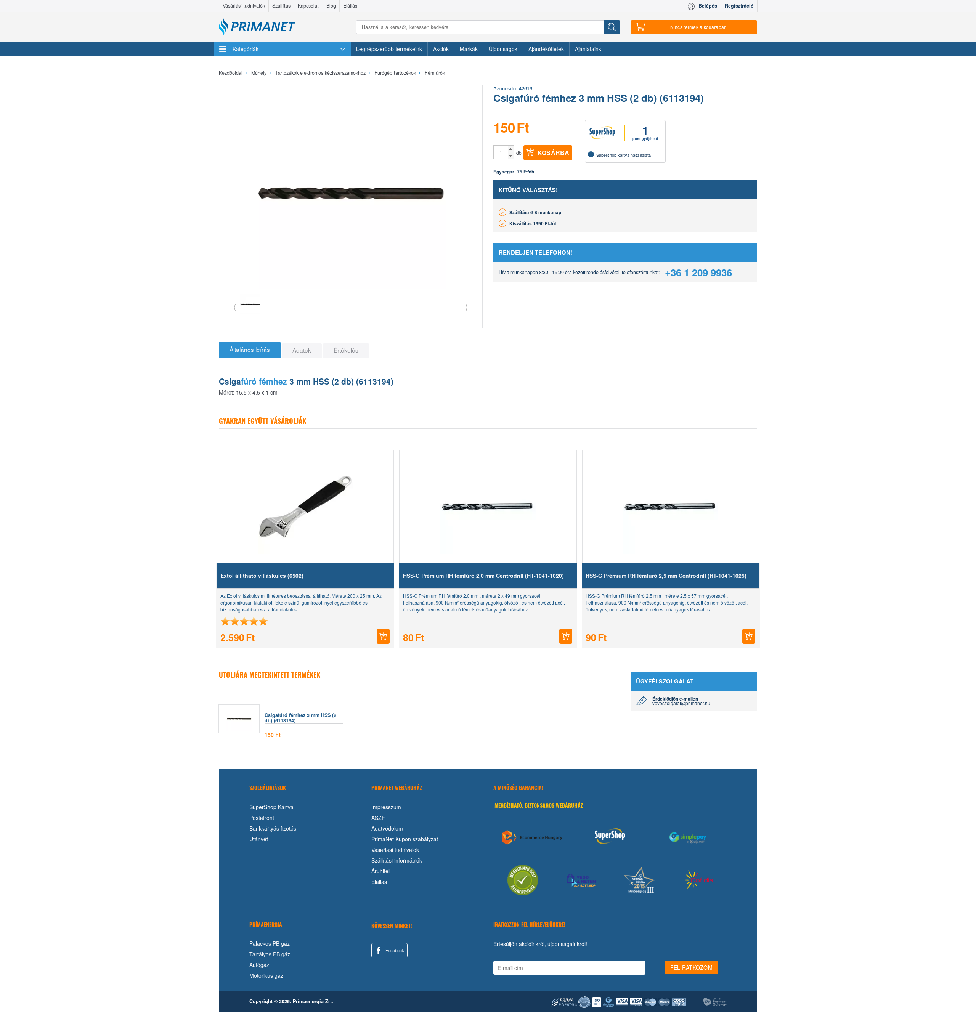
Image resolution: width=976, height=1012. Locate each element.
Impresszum (386, 807)
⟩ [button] (466, 306)
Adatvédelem (387, 828)
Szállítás (281, 5)
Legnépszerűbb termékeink (389, 49)
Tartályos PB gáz (269, 954)
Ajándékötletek (546, 49)
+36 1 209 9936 (698, 272)
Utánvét (258, 839)
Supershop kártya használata (623, 155)
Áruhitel (380, 871)
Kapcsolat (308, 5)
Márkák (469, 49)
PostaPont (261, 817)
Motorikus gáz (266, 975)
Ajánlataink (588, 49)
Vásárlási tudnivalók (244, 5)
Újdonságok (503, 49)
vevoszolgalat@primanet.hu (681, 703)
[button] (511, 149)
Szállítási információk (396, 860)
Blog (331, 5)
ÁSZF (378, 817)
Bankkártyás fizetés (272, 828)
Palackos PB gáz (269, 943)
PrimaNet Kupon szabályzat (404, 839)
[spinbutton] (501, 152)
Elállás (350, 5)
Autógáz (259, 965)
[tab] (250, 350)
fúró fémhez (264, 381)
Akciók (441, 49)
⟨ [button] (234, 306)
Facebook (394, 950)
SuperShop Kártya (271, 807)
